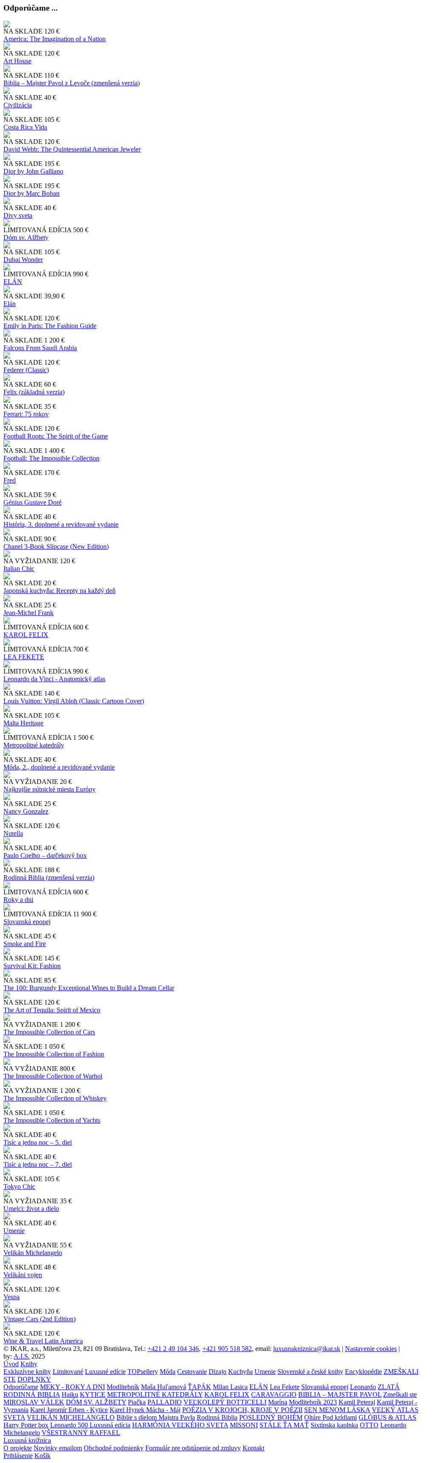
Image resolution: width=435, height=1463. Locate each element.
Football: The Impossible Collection (51, 458)
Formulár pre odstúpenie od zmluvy (193, 1448)
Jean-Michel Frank (28, 612)
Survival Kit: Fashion (32, 965)
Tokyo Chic (19, 1186)
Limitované (68, 1371)
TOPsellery (142, 1371)
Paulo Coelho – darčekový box (45, 855)
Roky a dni (18, 899)
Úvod (11, 1364)
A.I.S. (22, 1356)
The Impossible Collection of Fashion (53, 1054)
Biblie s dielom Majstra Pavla (155, 1417)
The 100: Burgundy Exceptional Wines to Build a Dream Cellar (88, 987)
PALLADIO (164, 1402)
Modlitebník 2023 (313, 1402)
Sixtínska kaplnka (334, 1425)
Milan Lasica (230, 1386)
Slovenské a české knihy (310, 1371)
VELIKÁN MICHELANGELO (71, 1417)
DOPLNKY (34, 1379)
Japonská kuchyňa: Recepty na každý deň (59, 590)
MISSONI (244, 1425)
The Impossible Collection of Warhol (52, 1076)
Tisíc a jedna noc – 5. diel (37, 1142)
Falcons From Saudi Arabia (40, 347)
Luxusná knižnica (27, 1440)
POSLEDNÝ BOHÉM (270, 1417)
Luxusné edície (105, 1371)
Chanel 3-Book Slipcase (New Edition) (56, 546)
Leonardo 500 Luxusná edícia (90, 1425)
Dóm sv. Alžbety (25, 237)
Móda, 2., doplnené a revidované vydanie (59, 767)
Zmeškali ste (400, 1394)
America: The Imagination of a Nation (54, 38)
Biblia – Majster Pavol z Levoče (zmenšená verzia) (71, 83)
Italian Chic (18, 568)
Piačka (137, 1402)
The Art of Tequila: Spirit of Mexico (51, 1010)
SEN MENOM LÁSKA (337, 1409)
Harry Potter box (25, 1425)
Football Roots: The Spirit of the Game (55, 436)
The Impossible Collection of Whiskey (55, 1098)
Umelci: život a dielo (31, 1208)
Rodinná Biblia (217, 1417)
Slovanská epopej (324, 1386)
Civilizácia (17, 105)
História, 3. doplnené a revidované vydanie (61, 524)
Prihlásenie (18, 1455)
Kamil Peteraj (357, 1402)
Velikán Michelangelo (32, 1252)
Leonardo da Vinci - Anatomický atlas (54, 678)
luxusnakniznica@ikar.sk (306, 1348)
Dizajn (217, 1371)
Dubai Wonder (23, 259)
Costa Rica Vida (25, 127)
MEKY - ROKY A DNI (72, 1386)
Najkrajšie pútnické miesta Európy (49, 789)
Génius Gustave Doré (32, 502)
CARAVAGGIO (274, 1394)
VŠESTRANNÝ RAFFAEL (81, 1432)
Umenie (14, 1230)
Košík (42, 1455)
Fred (9, 480)
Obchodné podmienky (114, 1448)
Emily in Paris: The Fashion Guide (49, 325)
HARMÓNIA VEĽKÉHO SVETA (180, 1425)
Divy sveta (17, 215)
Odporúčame (20, 1386)
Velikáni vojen (22, 1274)
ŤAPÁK (199, 1386)
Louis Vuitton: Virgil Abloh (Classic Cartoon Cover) (73, 701)
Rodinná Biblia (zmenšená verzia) (48, 877)
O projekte (17, 1448)
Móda (167, 1371)
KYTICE (92, 1394)
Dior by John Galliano (33, 171)
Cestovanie (192, 1371)
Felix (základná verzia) (34, 392)
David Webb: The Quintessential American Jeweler (72, 149)
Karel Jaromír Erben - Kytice (69, 1409)
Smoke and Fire (24, 943)
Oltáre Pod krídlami (330, 1417)
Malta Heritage (23, 723)
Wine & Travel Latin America (43, 1341)
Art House (17, 61)
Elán (9, 303)
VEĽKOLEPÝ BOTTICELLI (225, 1402)
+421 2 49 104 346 (173, 1348)
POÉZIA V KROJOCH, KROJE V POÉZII (242, 1409)
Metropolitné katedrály (33, 745)
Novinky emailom (58, 1448)
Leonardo (363, 1386)
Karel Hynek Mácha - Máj (145, 1409)
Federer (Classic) (26, 369)
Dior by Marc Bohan (31, 193)
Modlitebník (123, 1386)
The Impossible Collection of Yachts (51, 1120)
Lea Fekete (284, 1386)
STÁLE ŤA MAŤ (284, 1425)
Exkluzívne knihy (27, 1371)
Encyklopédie (363, 1371)
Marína (277, 1402)
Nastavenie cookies (371, 1348)
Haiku (70, 1394)
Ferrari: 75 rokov (26, 414)
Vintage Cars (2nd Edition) (39, 1319)
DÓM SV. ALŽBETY (96, 1402)
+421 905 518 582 (227, 1348)
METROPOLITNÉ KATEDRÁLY (155, 1394)
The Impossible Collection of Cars (49, 1032)
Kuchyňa (240, 1371)
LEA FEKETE (23, 656)
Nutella (13, 833)
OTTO (369, 1425)
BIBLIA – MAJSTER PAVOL (339, 1394)
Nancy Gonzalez (25, 811)
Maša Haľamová (163, 1386)
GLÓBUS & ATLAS (387, 1417)
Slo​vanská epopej (27, 921)
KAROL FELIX (25, 634)
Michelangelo (21, 1432)
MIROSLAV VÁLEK (33, 1402)
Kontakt (253, 1448)
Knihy (28, 1364)
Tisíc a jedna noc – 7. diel (37, 1164)
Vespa (11, 1296)
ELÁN (12, 281)
